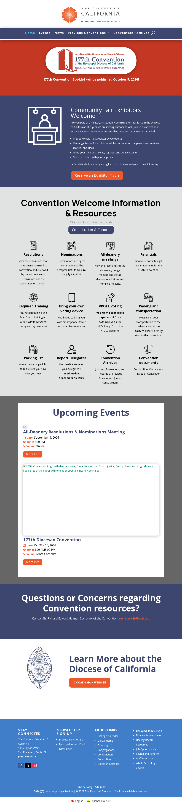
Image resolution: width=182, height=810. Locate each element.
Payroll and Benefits (147, 753)
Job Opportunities (146, 749)
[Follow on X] (28, 765)
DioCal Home (105, 740)
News (59, 33)
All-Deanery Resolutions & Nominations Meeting (74, 432)
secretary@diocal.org (134, 618)
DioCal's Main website (90, 682)
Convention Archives (131, 33)
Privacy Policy (84, 787)
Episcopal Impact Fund (149, 730)
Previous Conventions (87, 33)
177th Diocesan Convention (52, 539)
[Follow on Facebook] (21, 765)
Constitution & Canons (91, 229)
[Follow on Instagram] (35, 765)
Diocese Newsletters (71, 739)
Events (45, 33)
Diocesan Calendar (108, 763)
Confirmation (105, 754)
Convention (104, 759)
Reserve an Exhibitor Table (97, 175)
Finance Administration (149, 735)
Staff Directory (144, 758)
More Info (32, 454)
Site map (100, 787)
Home (30, 33)
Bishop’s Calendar (108, 736)
